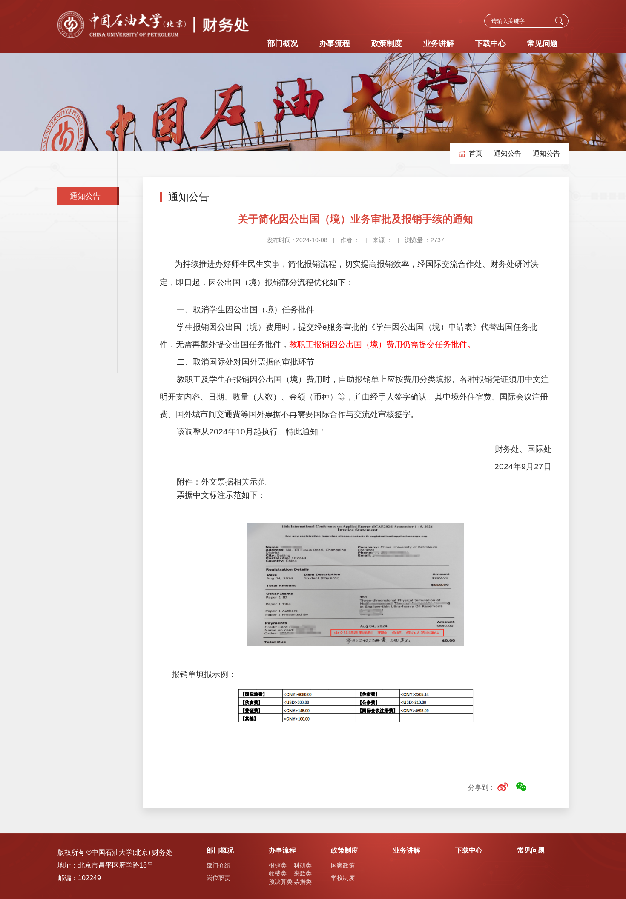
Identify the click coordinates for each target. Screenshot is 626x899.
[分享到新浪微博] (502, 786)
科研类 (303, 865)
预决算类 (281, 881)
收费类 (278, 873)
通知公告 (85, 196)
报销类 (278, 865)
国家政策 (343, 865)
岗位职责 (218, 877)
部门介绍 (218, 865)
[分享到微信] (521, 786)
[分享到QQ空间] (539, 786)
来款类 (303, 873)
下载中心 (490, 43)
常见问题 (542, 43)
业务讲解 (438, 43)
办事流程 (334, 43)
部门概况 (282, 43)
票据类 (303, 881)
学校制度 (343, 877)
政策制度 (386, 43)
